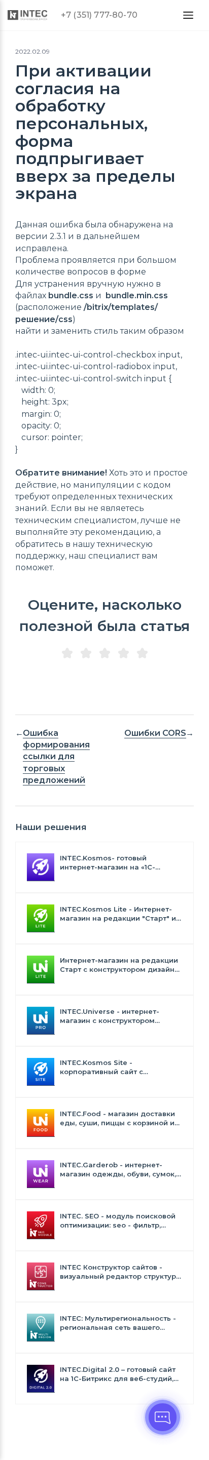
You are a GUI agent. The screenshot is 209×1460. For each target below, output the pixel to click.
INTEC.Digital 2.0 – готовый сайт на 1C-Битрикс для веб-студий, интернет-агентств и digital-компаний (118, 1374)
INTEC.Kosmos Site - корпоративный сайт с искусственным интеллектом (114, 1067)
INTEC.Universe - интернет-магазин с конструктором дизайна (109, 1016)
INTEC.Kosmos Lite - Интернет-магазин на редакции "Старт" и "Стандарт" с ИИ (118, 914)
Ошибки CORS (155, 733)
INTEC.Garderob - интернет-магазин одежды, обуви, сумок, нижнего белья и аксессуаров (118, 1169)
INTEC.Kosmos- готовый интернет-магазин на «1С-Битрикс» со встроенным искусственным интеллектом (114, 863)
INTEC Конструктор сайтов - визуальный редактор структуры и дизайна (121, 1272)
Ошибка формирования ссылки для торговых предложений (56, 756)
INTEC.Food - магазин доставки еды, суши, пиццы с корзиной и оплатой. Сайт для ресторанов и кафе (120, 1118)
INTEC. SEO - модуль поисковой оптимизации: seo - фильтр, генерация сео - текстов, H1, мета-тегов (118, 1221)
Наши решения (51, 827)
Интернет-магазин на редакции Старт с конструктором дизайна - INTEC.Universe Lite (119, 965)
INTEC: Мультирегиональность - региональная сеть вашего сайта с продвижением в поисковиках (118, 1323)
